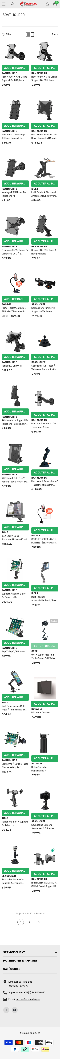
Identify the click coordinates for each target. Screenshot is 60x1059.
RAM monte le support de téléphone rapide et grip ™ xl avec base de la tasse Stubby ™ (15, 422)
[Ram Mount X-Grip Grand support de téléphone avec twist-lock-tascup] (15, 52)
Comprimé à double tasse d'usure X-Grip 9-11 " (15, 766)
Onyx (34, 651)
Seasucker (38, 304)
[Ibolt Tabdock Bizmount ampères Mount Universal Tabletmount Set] (45, 168)
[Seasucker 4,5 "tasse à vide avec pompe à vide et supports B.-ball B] (45, 341)
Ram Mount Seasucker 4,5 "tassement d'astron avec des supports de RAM (44, 483)
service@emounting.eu (28, 999)
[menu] (3, 4)
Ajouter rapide (15, 299)
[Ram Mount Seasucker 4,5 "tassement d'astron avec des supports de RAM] (45, 457)
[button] (28, 34)
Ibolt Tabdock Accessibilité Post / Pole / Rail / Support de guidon (44, 599)
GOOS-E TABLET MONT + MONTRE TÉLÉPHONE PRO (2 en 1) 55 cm (44, 541)
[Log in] (47, 4)
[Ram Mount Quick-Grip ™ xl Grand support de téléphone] (15, 110)
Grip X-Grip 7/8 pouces (13, 651)
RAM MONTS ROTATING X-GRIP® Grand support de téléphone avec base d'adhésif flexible (44, 884)
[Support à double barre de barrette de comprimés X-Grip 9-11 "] (15, 569)
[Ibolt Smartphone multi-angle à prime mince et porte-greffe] (15, 682)
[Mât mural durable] (45, 688)
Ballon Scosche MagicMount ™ (39, 769)
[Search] (13, 4)
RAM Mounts (9, 73)
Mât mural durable (40, 712)
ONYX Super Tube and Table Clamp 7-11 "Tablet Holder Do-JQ (44, 656)
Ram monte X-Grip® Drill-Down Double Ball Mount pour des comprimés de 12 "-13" (44, 136)
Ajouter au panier (16, 68)
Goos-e (6, 304)
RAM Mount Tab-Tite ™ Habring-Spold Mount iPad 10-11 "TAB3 (15, 480)
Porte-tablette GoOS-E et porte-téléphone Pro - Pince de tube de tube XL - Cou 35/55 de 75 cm (15, 310)
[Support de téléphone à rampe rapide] (45, 226)
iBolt (34, 189)
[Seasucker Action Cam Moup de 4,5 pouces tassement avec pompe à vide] (15, 855)
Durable (37, 709)
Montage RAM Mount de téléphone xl (14, 194)
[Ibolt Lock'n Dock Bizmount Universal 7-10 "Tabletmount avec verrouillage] (15, 511)
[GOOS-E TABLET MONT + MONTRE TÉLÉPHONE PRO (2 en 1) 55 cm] (45, 515)
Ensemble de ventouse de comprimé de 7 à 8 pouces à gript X (15, 252)
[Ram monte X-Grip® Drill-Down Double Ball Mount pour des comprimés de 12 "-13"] (45, 110)
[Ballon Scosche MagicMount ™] (45, 743)
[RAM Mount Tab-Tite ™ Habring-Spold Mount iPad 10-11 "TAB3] (15, 454)
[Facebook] (6, 1010)
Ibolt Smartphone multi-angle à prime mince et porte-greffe (14, 708)
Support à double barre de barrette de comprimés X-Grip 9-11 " (14, 595)
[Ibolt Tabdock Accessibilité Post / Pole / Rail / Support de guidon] (45, 572)
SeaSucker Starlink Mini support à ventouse (43, 310)
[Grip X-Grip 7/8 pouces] (15, 627)
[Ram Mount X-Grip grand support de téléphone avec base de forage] (45, 52)
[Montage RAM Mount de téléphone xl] (15, 168)
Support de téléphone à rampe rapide (43, 252)
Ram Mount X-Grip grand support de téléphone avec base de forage (44, 78)
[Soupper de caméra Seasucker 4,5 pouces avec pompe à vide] (45, 800)
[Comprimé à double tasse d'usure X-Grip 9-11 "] (15, 739)
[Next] (39, 922)
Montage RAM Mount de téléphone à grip (43, 425)
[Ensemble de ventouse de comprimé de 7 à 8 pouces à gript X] (15, 226)
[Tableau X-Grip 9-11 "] (15, 341)
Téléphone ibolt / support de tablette (15, 823)
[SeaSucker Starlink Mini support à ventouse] (45, 283)
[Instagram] (15, 1010)
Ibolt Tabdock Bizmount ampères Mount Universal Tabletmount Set (44, 194)
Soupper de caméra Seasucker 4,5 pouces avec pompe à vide (42, 827)
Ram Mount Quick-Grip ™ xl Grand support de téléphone (14, 136)
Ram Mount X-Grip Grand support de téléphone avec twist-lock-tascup (14, 78)
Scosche (37, 763)
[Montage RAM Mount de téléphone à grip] (45, 399)
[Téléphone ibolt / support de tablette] (15, 797)
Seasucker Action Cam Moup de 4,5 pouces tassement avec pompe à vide (14, 881)
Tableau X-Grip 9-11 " (12, 365)
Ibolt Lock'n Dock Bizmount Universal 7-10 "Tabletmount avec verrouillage (14, 538)
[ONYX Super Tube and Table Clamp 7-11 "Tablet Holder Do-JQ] (45, 630)
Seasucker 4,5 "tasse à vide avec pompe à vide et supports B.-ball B (43, 367)
